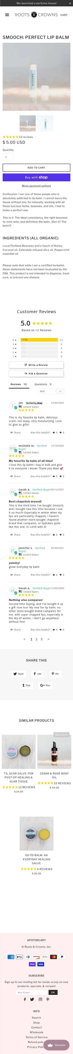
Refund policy (36, 1041)
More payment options (36, 185)
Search (36, 1017)
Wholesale (36, 1032)
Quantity (8, 149)
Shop (36, 1022)
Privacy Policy (36, 1046)
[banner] (36, 15)
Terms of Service (37, 1037)
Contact (36, 1027)
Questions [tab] (41, 384)
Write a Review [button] (38, 365)
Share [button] (17, 432)
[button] (55, 432)
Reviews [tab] (16, 384)
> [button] (49, 639)
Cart (64, 15)
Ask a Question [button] (38, 373)
